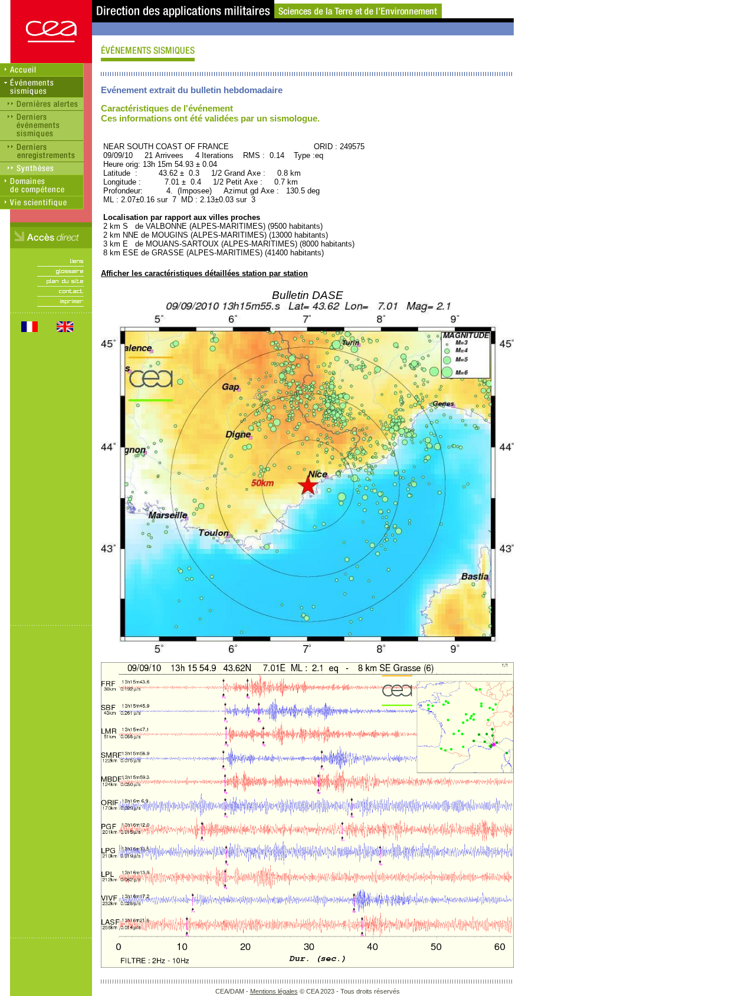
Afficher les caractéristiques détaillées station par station (204, 273)
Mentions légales (274, 991)
